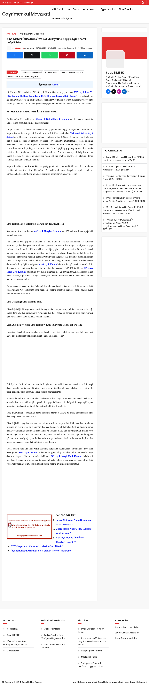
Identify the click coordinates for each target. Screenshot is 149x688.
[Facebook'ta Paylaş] (15, 55)
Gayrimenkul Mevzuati (26, 14)
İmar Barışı (73, 9)
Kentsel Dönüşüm (62, 18)
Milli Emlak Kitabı (89, 656)
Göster (55, 84)
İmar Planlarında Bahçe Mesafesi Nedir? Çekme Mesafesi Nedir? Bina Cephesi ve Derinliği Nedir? (122, 188)
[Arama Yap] (143, 2)
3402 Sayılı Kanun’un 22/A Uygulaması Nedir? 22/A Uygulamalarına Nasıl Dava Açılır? (120, 223)
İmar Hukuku (90, 9)
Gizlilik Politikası (52, 628)
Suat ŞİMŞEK (7, 2)
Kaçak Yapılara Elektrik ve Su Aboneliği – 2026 (119, 168)
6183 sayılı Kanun (48, 264)
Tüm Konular (126, 9)
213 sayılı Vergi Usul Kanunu (66, 456)
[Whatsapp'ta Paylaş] (49, 55)
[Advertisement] (50, 199)
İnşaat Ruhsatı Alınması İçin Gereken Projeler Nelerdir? (41, 550)
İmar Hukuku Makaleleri (127, 627)
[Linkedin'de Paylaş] (85, 55)
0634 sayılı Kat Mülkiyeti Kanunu (52, 119)
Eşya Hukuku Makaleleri (32, 72)
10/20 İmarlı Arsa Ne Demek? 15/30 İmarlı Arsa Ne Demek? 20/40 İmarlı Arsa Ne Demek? (123, 210)
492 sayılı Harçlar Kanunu (47, 231)
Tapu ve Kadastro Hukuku (72, 72)
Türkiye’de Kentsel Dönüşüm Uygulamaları (15, 643)
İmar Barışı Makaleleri (126, 638)
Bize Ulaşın (29, 2)
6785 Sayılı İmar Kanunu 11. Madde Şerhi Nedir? (37, 546)
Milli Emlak (57, 9)
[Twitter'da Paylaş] (32, 55)
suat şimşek (18, 48)
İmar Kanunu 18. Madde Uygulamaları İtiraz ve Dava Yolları (92, 641)
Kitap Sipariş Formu (91, 650)
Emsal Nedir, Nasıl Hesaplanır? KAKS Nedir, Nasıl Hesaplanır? (123, 159)
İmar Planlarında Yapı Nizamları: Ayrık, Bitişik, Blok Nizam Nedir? (121, 199)
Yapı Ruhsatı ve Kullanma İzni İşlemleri (23, 77)
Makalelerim (13, 650)
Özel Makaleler (51, 72)
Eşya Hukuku (108, 9)
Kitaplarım (18, 2)
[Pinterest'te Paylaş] (67, 55)
